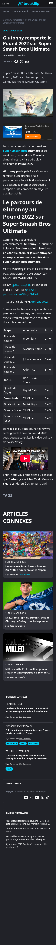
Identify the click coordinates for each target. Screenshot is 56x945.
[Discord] (26, 797)
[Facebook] (16, 61)
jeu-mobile (12, 743)
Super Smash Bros (41, 11)
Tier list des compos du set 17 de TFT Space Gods (28, 830)
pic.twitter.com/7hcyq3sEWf (20, 294)
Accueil (6, 11)
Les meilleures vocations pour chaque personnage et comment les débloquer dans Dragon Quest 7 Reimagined (25, 838)
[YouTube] (36, 797)
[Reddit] (26, 61)
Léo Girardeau (25, 574)
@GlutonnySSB (21, 285)
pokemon (33, 743)
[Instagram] (31, 797)
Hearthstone (14, 704)
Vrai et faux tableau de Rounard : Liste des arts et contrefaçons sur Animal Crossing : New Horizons (27, 822)
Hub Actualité (21, 11)
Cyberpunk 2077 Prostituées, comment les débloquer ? (27, 845)
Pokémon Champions (19, 725)
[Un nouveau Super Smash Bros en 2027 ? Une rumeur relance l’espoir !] (28, 554)
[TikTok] (47, 797)
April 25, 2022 (39, 301)
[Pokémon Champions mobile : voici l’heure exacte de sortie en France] (28, 735)
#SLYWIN (31, 290)
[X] (21, 61)
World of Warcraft (18, 751)
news (23, 743)
